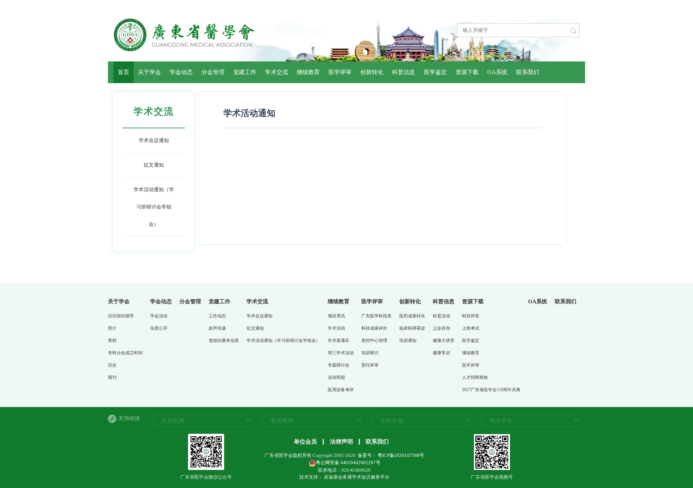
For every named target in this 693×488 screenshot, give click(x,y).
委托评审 (370, 365)
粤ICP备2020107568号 (400, 455)
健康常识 (441, 352)
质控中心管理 (374, 340)
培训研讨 (370, 352)
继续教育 (308, 72)
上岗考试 (470, 328)
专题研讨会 (338, 365)
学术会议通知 (154, 140)
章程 (112, 340)
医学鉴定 (435, 72)
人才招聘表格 (475, 377)
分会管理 (213, 72)
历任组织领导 (121, 315)
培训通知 (408, 340)
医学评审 (340, 72)
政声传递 (217, 328)
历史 (112, 365)
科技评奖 (470, 315)
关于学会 (149, 72)
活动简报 (336, 377)
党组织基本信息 (224, 340)
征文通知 (154, 165)
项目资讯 (336, 315)
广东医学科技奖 (376, 315)
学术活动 (336, 328)
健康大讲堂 (443, 340)
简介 (112, 328)
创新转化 (371, 72)
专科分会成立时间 (125, 352)
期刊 (112, 377)
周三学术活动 (341, 352)
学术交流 (276, 72)
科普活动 (441, 315)
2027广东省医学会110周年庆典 (491, 389)
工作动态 (217, 315)
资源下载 (467, 72)
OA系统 (497, 72)
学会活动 (158, 315)
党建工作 (244, 72)
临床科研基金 (412, 328)
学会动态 (181, 72)
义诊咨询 (441, 328)
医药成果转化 (412, 315)
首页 (123, 72)
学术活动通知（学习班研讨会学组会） (154, 207)
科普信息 (403, 72)
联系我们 (527, 72)
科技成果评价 (374, 328)
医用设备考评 (341, 389)
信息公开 (158, 328)
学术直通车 (338, 340)
